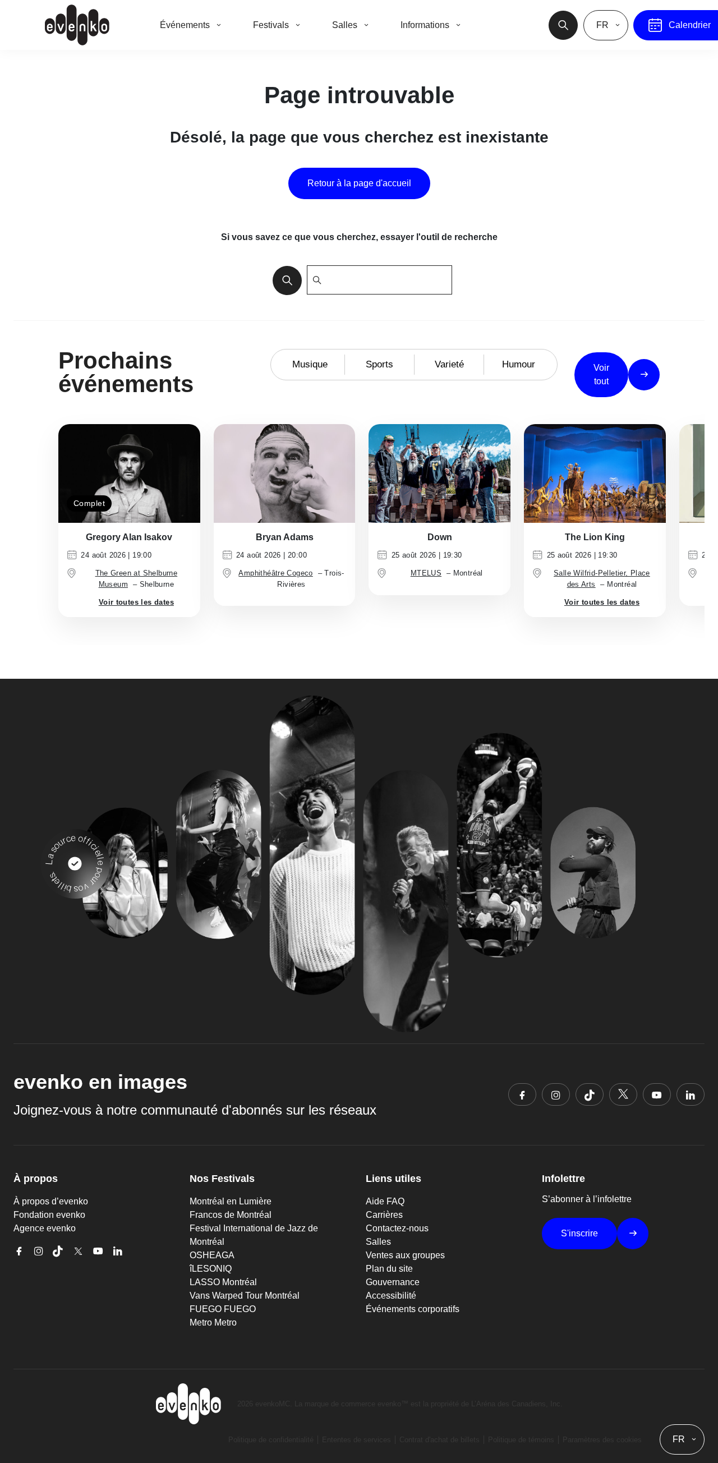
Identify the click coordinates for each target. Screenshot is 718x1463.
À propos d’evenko (50, 1201)
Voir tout (601, 374)
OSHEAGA (212, 1255)
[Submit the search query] (283, 280)
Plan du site (389, 1268)
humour (518, 364)
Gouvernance (393, 1282)
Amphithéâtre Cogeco (275, 573)
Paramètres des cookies (602, 1440)
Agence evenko (44, 1228)
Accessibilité (391, 1295)
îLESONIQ (211, 1268)
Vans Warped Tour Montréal (245, 1295)
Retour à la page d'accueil (359, 183)
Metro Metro (213, 1322)
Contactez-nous (397, 1228)
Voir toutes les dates (136, 602)
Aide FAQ (385, 1201)
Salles (378, 1241)
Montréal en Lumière (230, 1201)
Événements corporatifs (412, 1309)
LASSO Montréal (223, 1282)
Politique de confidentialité (271, 1440)
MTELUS (426, 573)
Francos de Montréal (230, 1215)
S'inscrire (579, 1233)
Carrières (384, 1215)
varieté (449, 364)
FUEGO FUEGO (223, 1309)
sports (379, 364)
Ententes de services (356, 1440)
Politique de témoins (521, 1440)
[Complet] (129, 472)
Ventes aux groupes (405, 1255)
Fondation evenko (49, 1215)
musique (310, 364)
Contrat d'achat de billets (439, 1440)
